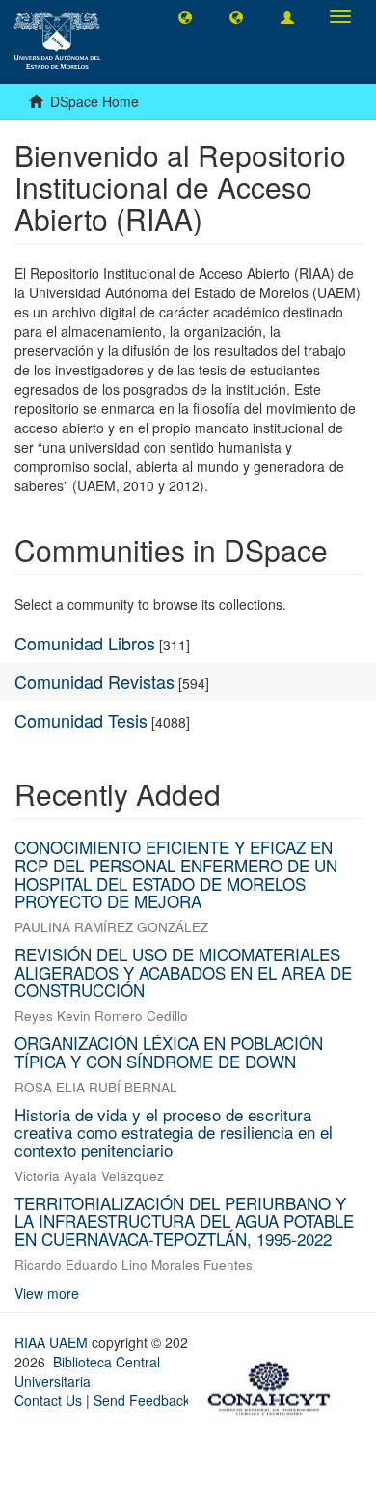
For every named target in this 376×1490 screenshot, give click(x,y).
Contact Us (48, 1400)
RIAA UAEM (53, 1342)
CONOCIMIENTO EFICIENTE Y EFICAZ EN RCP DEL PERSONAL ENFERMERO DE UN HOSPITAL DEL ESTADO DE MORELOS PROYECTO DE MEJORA (175, 874)
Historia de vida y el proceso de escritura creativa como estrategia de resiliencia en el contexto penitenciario (173, 1132)
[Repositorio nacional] (275, 1384)
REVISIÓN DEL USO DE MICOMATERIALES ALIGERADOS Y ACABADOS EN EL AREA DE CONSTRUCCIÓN (183, 972)
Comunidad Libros (84, 642)
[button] (185, 16)
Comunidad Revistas (94, 681)
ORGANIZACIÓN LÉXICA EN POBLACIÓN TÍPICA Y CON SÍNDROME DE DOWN (168, 1052)
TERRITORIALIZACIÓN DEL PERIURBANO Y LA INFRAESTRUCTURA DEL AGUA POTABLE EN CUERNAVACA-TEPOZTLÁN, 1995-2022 (184, 1221)
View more (46, 1293)
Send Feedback (142, 1400)
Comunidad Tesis (81, 719)
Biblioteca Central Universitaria (87, 1371)
